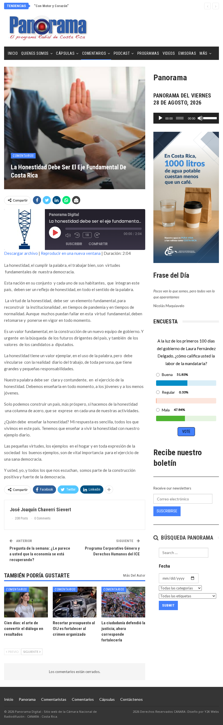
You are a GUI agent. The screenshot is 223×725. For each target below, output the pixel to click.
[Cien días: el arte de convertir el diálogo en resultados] (26, 602)
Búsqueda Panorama (186, 537)
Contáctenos (131, 699)
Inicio (13, 53)
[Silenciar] (200, 118)
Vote (186, 431)
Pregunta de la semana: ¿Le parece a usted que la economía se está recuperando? (40, 554)
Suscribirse (167, 511)
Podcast (122, 53)
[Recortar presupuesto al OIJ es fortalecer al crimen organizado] (75, 602)
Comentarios (94, 53)
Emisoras (187, 53)
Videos (169, 53)
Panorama (27, 699)
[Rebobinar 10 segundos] (77, 235)
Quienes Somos (35, 53)
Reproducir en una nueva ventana (71, 253)
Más (203, 53)
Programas (148, 53)
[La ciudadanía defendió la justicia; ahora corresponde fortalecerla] (123, 602)
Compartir (98, 243)
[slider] (209, 118)
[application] (186, 118)
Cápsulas (65, 53)
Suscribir (74, 243)
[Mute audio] (68, 235)
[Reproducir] (160, 118)
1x (87, 235)
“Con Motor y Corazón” (51, 6)
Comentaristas (53, 699)
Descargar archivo (21, 253)
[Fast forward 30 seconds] (97, 235)
